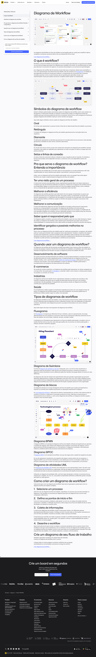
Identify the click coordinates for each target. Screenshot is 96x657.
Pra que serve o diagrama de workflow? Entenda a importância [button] (15, 23)
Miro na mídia (66, 606)
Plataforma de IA (23, 602)
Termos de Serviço (17, 653)
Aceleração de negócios (25, 606)
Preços (43, 2)
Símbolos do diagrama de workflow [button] (12, 19)
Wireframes (36, 618)
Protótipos (36, 617)
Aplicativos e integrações (10, 602)
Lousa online (37, 620)
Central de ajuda (52, 606)
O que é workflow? (8, 15)
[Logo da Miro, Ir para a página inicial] (4, 2)
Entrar (67, 2)
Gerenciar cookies (39, 653)
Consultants (80, 608)
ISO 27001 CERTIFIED (39, 638)
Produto (12, 2)
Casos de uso (21, 2)
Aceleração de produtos (25, 604)
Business (80, 604)
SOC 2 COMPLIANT (47, 638)
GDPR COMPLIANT (56, 638)
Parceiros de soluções (53, 615)
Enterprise (80, 606)
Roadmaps (36, 624)
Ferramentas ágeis (38, 602)
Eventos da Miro (52, 613)
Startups (80, 611)
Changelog (7, 614)
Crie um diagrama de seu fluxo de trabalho (14, 39)
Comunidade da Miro (53, 611)
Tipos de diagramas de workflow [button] (12, 32)
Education (80, 609)
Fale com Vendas (81, 615)
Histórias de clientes (53, 602)
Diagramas (36, 606)
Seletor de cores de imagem (40, 631)
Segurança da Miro (53, 617)
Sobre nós (65, 602)
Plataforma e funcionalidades (26, 608)
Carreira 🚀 (65, 604)
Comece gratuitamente (88, 2)
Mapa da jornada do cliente (40, 613)
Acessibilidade (8, 612)
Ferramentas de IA (38, 629)
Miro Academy (52, 604)
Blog (50, 608)
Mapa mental (37, 609)
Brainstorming (37, 604)
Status (50, 609)
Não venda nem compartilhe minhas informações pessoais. (59, 653)
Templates (7, 604)
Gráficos (36, 608)
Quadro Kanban (37, 626)
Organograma (37, 622)
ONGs (79, 613)
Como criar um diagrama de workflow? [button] (13, 35)
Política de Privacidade (28, 653)
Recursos (37, 2)
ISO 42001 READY (31, 638)
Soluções (29, 2)
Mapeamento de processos (40, 627)
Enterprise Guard (8, 611)
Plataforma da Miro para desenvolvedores (10, 607)
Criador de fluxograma (39, 615)
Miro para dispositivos (10, 609)
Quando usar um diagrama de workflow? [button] (14, 28)
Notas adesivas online (39, 611)
